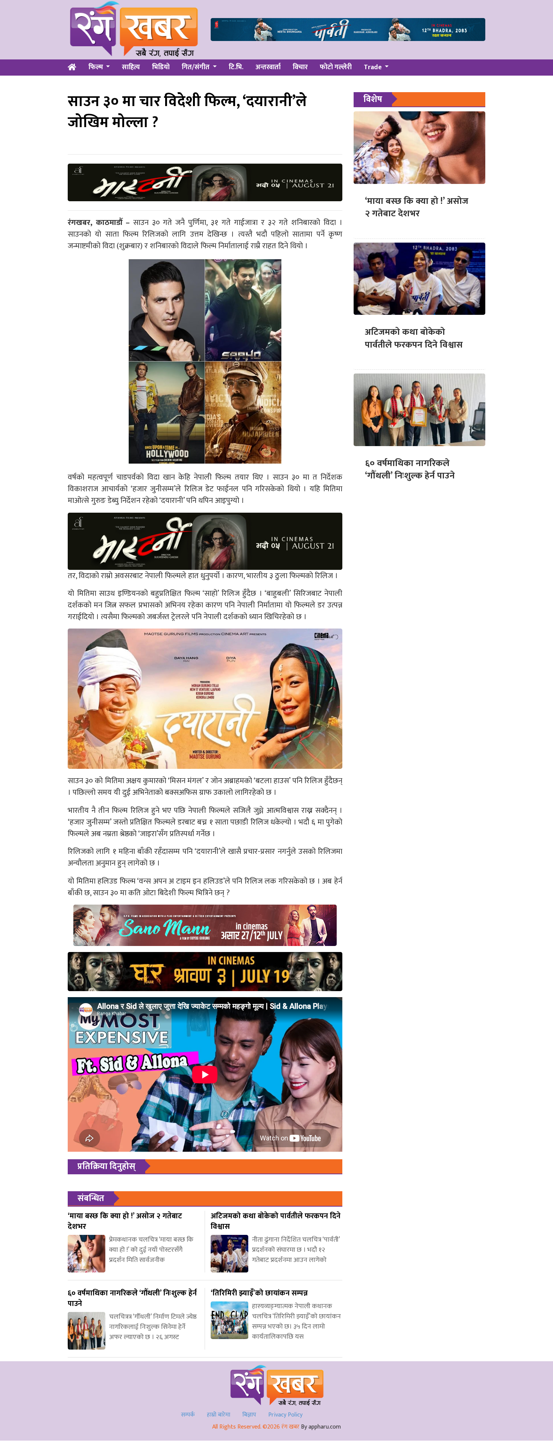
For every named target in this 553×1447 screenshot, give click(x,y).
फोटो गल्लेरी (336, 67)
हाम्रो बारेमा (218, 1415)
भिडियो (161, 67)
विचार (300, 67)
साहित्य (131, 67)
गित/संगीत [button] (196, 67)
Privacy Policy (285, 1415)
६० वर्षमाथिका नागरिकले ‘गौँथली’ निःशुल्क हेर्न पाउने (410, 470)
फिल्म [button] (96, 67)
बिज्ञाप (249, 1415)
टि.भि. (236, 67)
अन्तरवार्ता (268, 67)
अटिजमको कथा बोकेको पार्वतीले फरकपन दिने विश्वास (414, 338)
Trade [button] (373, 67)
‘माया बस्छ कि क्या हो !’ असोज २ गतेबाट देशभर (416, 208)
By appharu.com (321, 1427)
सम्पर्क (188, 1415)
